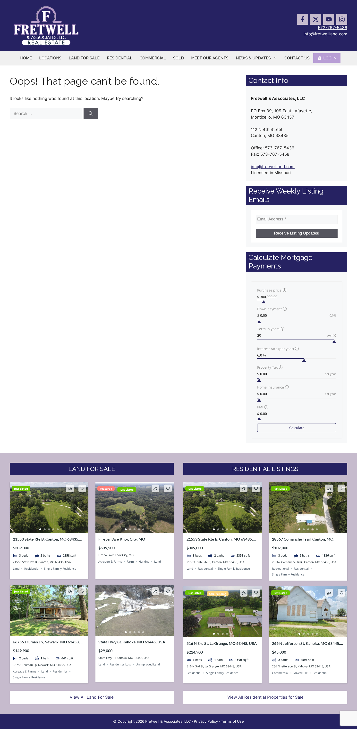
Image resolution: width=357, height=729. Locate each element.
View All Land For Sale (92, 697)
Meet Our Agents (210, 58)
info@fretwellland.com (325, 34)
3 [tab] (49, 529)
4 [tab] (53, 529)
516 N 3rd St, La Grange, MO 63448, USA (222, 643)
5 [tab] (58, 529)
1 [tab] (40, 529)
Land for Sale (84, 58)
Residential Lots (120, 664)
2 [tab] (44, 529)
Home (26, 58)
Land (16, 569)
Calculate (296, 427)
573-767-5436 (332, 27)
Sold (178, 58)
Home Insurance (270, 387)
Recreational (280, 569)
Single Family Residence (60, 569)
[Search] (91, 114)
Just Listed (21, 488)
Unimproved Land (148, 664)
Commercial (153, 58)
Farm (130, 561)
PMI (260, 407)
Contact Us (297, 58)
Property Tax (267, 367)
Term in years (268, 328)
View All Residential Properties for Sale (265, 697)
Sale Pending (217, 593)
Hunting (144, 561)
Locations (50, 58)
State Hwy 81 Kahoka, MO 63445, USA (131, 642)
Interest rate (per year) (275, 348)
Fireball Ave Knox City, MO (121, 539)
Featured (106, 488)
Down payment (269, 309)
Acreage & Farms (110, 561)
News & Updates (253, 58)
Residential (119, 58)
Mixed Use (300, 673)
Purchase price (269, 290)
